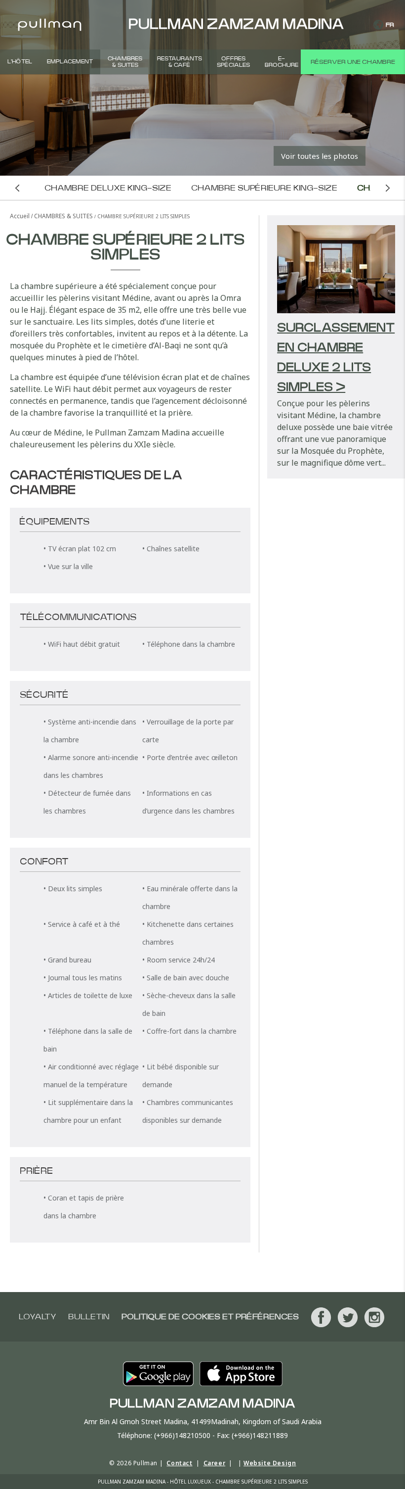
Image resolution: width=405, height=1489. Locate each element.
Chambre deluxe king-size (107, 188)
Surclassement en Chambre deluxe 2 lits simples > (336, 357)
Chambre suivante (387, 188)
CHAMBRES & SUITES (125, 62)
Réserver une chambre (353, 62)
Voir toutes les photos (319, 156)
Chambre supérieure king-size (264, 188)
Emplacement (70, 61)
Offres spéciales (233, 62)
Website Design (269, 1463)
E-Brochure (281, 62)
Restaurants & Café (179, 62)
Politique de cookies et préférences (210, 1317)
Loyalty (37, 1317)
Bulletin (89, 1317)
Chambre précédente (17, 188)
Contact (179, 1463)
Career (214, 1463)
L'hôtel (19, 61)
